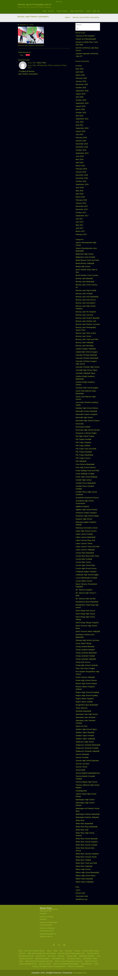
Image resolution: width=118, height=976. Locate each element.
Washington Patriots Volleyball (87, 817)
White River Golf (82, 830)
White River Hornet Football (86, 845)
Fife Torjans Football (83, 439)
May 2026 (79, 69)
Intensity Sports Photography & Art (71, 953)
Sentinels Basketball (83, 711)
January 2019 (81, 172)
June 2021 (80, 122)
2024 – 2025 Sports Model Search (31, 951)
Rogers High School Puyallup (87, 695)
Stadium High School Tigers (86, 729)
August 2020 (80, 131)
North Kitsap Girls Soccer (85, 611)
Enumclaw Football (83, 427)
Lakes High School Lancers (86, 531)
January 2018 (81, 203)
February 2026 (81, 78)
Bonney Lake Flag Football (86, 290)
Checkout (68, 951)
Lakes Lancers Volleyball (85, 550)
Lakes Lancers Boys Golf (85, 540)
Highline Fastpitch (82, 506)
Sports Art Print (81, 726)
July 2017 (79, 219)
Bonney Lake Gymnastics (85, 303)
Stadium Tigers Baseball (85, 732)
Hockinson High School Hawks (87, 516)
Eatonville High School (84, 417)
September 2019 (82, 153)
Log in (78, 890)
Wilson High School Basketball (87, 872)
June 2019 (80, 156)
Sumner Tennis (81, 767)
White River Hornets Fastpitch (87, 854)
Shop (21, 961)
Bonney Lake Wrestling (84, 346)
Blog (55, 951)
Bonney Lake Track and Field (87, 339)
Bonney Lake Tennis (83, 336)
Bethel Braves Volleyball (85, 263)
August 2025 (80, 94)
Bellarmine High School (84, 254)
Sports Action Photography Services (39, 961)
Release (61, 956)
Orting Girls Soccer (83, 662)
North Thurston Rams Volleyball (88, 631)
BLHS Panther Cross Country (87, 275)
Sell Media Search (74, 959)
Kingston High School (84, 519)
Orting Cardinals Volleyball (86, 659)
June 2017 (80, 222)
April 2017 (79, 228)
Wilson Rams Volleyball (84, 882)
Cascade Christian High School (87, 367)
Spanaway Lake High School (87, 714)
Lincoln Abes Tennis (83, 562)
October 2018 (81, 181)
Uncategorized (81, 791)
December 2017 (82, 206)
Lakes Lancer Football (84, 534)
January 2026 (81, 81)
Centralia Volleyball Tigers (85, 373)
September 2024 (82, 103)
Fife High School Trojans (85, 436)
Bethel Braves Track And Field (87, 260)
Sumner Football (82, 757)
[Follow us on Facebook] (56, 0)
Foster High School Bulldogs (86, 477)
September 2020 (82, 128)
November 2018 (82, 178)
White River (80, 820)
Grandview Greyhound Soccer (87, 498)
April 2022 (79, 116)
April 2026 (79, 72)
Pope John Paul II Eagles (85, 668)
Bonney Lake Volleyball (84, 342)
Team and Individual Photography (66, 964)
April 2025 (79, 97)
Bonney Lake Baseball (84, 278)
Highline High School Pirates (86, 510)
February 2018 (81, 200)
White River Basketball (84, 823)
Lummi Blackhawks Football (86, 578)
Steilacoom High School (85, 742)
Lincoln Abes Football (84, 559)
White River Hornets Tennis (86, 857)
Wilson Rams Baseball (84, 879)
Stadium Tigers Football (85, 736)
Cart (61, 951)
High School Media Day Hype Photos (42, 953)
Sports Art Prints (91, 961)
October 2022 (81, 112)
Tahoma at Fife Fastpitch (85, 36)
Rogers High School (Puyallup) (87, 692)
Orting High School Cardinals (87, 665)
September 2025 (82, 91)
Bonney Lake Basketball (85, 282)
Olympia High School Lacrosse (87, 640)
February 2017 (81, 234)
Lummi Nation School (84, 581)
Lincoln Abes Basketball (85, 553)
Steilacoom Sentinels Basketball (88, 745)
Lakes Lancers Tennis (84, 543)
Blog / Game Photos (76, 11)
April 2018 (79, 194)
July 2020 (79, 134)
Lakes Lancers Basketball (85, 537)
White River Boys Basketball (86, 827)
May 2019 (79, 159)
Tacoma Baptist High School (86, 782)
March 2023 (80, 109)
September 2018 (82, 184)
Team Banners (86, 964)
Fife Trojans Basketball (84, 455)
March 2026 (80, 75)
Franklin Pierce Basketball (85, 483)
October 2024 (81, 100)
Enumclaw (80, 424)
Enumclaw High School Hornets (88, 430)
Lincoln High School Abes (85, 565)
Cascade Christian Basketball (87, 358)
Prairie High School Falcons (86, 680)
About (94, 11)
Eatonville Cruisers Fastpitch (86, 414)
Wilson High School (83, 869)
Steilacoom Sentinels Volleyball (87, 751)
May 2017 (79, 225)
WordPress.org (81, 899)
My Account (40, 956)
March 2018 (80, 197)
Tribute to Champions (76, 966)
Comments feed (82, 896)
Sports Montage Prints (28, 964)
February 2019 (81, 169)
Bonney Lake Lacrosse (84, 315)
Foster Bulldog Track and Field (87, 471)
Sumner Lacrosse (82, 764)
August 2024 (80, 106)
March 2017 (80, 231)
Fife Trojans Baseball (84, 452)
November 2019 (82, 147)
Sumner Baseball (82, 754)
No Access (52, 956)
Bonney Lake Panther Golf (86, 321)
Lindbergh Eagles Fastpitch (86, 572)
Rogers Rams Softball (84, 702)
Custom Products (62, 11)
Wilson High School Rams (85, 876)
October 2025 (81, 88)
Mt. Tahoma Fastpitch (84, 590)
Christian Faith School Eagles (87, 388)
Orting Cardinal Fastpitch (85, 650)
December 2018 (82, 175)
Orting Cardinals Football (85, 656)
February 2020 (81, 137)
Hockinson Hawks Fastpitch (86, 513)
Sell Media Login (58, 959)
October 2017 (81, 212)
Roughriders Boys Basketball (87, 705)
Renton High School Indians (86, 683)
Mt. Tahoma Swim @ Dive (86, 599)
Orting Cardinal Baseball (85, 646)
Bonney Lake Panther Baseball (87, 318)
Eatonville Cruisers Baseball (86, 411)
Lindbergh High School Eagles (87, 575)
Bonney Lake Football (84, 294)
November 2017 (82, 209)
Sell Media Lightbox (42, 959)
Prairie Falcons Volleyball (85, 677)
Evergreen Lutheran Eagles (86, 433)
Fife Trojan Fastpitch (83, 442)
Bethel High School (83, 266)
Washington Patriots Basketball (87, 814)
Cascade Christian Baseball (86, 355)
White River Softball (83, 860)
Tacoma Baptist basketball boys (88, 773)
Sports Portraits (45, 964)
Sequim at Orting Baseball (86, 39)
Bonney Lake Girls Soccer (86, 300)
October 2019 (81, 150)
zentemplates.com (79, 973)
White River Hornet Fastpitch (87, 842)
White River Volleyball (84, 866)
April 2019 (79, 162)
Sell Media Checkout (87, 956)
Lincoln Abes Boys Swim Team (87, 556)
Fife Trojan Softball (83, 446)
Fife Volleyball (81, 461)
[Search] (98, 11)
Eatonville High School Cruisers (88, 421)
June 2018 (80, 187)
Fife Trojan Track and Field (86, 449)
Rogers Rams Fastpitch (85, 699)
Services (51, 11)
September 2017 (82, 216)
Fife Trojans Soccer (83, 458)
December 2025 (82, 84)
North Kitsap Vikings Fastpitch (87, 623)
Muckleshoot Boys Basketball (87, 602)
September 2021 (82, 119)
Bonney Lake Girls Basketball (87, 297)
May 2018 (79, 191)
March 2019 (80, 166)
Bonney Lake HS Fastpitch (86, 312)
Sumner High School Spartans (87, 761)
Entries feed (80, 893)
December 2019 (82, 144)
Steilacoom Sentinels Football (87, 748)
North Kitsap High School (85, 614)
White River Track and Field (86, 863)
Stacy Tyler (41, 63)
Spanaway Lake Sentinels (85, 717)
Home (44, 11)
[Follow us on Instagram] (61, 0)
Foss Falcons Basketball (85, 464)
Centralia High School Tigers (86, 370)
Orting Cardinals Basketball (86, 653)
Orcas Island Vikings (83, 643)
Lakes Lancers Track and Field (87, 547)
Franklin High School (83, 480)
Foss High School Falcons (86, 467)
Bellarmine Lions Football (85, 257)
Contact (88, 11)
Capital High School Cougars (87, 352)
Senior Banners (82, 708)
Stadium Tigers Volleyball (85, 739)
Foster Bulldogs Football (85, 474)
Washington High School (85, 800)
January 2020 (81, 141)
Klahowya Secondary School (86, 528)
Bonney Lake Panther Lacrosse (88, 324)
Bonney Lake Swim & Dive (86, 333)
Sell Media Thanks (90, 959)
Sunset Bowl (80, 770)
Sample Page (71, 956)
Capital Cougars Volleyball (86, 349)
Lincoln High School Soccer (86, 568)
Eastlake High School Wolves (87, 408)
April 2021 (79, 125)
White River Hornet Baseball (86, 839)
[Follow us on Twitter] (59, 0)
